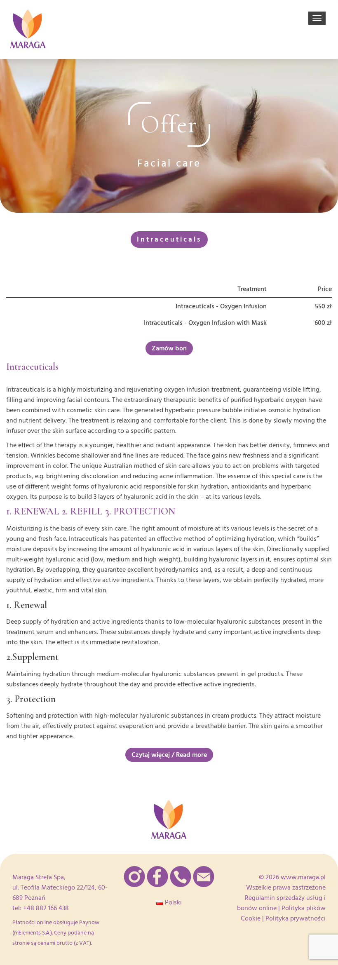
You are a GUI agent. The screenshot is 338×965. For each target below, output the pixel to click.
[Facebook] (157, 876)
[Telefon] (180, 876)
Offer (169, 124)
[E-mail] (203, 876)
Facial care (169, 163)
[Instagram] (134, 876)
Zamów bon (169, 348)
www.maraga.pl (303, 877)
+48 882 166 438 (46, 908)
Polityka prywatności (295, 918)
